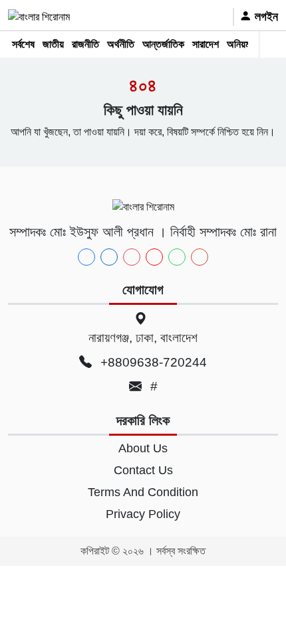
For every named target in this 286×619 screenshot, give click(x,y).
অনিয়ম (238, 44)
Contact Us (143, 470)
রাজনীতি (85, 44)
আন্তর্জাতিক (163, 44)
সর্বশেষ (23, 44)
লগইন (264, 16)
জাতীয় (53, 44)
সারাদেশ (205, 44)
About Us (143, 448)
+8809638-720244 (152, 362)
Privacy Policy (143, 514)
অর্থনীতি (120, 44)
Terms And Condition (143, 492)
